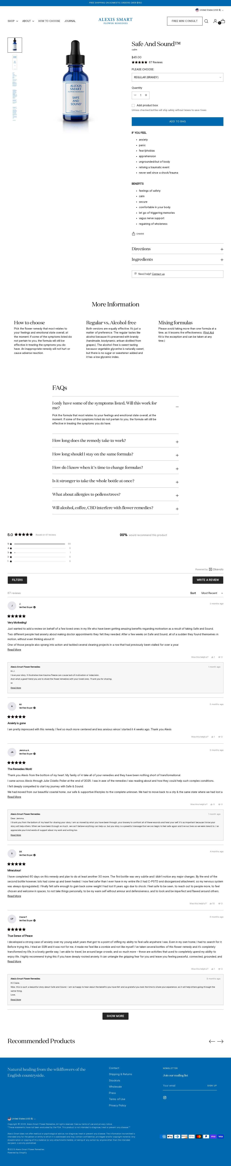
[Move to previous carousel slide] (212, 1041)
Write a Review (210, 581)
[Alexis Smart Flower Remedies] (115, 21)
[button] (147, 62)
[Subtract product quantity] (146, 95)
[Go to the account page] (213, 21)
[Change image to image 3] (15, 79)
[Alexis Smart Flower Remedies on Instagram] (165, 1098)
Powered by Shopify (17, 1153)
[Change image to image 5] (15, 113)
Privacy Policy (117, 1105)
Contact (114, 1068)
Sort (193, 593)
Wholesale (115, 1086)
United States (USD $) (210, 10)
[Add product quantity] (135, 95)
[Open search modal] (206, 21)
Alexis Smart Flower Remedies (41, 1124)
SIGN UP (212, 1086)
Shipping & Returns (120, 1074)
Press (112, 1093)
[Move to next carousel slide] (220, 1041)
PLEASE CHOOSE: (143, 69)
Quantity (137, 88)
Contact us (158, 274)
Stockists (114, 1080)
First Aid (209, 332)
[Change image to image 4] (15, 96)
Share (140, 234)
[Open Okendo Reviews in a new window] (209, 569)
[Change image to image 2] (15, 62)
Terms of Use (117, 1099)
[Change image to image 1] (15, 45)
